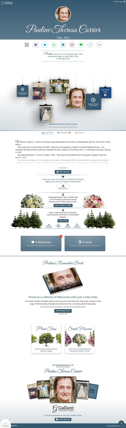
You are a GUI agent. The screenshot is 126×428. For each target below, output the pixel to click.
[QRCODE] (27, 45)
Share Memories (64, 419)
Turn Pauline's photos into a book (63, 124)
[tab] (47, 133)
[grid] (63, 99)
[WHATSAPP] (54, 45)
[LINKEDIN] (63, 45)
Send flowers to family (63, 205)
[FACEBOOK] (36, 45)
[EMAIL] (72, 45)
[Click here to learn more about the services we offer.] (63, 409)
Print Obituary (64, 172)
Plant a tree (62, 221)
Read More (63, 168)
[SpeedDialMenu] (121, 423)
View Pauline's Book (63, 311)
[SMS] (81, 45)
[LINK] (99, 45)
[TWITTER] (45, 45)
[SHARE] (90, 45)
